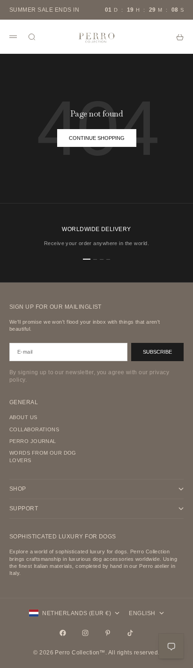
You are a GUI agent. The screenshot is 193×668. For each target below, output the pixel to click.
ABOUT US (23, 417)
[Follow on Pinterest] (107, 633)
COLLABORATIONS (34, 429)
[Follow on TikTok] (130, 633)
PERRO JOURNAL (32, 441)
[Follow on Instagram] (85, 633)
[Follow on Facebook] (63, 633)
